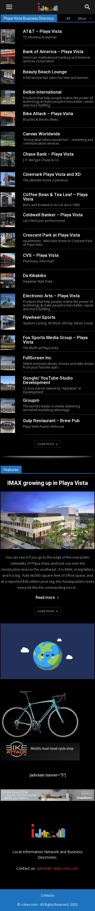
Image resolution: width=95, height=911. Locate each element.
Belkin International (42, 92)
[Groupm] (8, 405)
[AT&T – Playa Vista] (8, 36)
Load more (45, 444)
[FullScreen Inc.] (8, 363)
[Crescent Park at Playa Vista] (8, 240)
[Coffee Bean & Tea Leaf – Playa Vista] (8, 199)
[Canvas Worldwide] (8, 139)
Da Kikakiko (34, 275)
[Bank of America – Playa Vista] (8, 56)
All (68, 19)
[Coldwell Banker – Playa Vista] (8, 220)
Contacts (47, 895)
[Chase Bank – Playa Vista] (8, 159)
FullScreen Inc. (37, 357)
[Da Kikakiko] (8, 280)
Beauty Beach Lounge (45, 71)
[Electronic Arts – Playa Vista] (8, 301)
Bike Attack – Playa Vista (48, 113)
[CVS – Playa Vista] (8, 260)
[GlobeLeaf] (47, 651)
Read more (45, 597)
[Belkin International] (8, 97)
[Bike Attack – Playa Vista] (8, 118)
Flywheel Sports (39, 317)
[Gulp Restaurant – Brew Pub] (8, 425)
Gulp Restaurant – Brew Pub (51, 420)
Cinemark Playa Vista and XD (52, 174)
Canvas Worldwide (41, 133)
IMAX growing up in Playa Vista (47, 483)
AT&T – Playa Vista (42, 31)
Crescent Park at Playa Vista (51, 235)
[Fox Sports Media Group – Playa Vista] (8, 342)
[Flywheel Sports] (8, 322)
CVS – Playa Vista (41, 255)
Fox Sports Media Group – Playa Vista (55, 340)
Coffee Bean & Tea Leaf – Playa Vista (55, 197)
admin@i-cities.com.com (57, 868)
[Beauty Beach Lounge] (8, 77)
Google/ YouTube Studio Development (48, 380)
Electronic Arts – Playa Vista (51, 295)
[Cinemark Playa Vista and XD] (8, 179)
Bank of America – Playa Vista (53, 51)
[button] (87, 7)
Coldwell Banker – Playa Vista (53, 214)
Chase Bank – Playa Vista (48, 154)
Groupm (31, 400)
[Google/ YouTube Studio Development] (8, 383)
